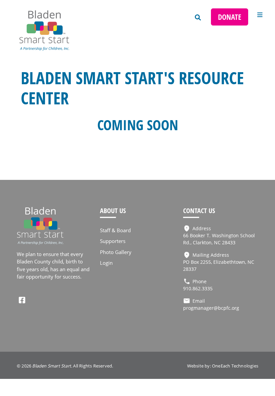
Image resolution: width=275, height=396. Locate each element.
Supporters (112, 241)
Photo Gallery (115, 252)
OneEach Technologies (235, 366)
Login (106, 262)
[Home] (50, 30)
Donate (229, 17)
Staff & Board (115, 230)
